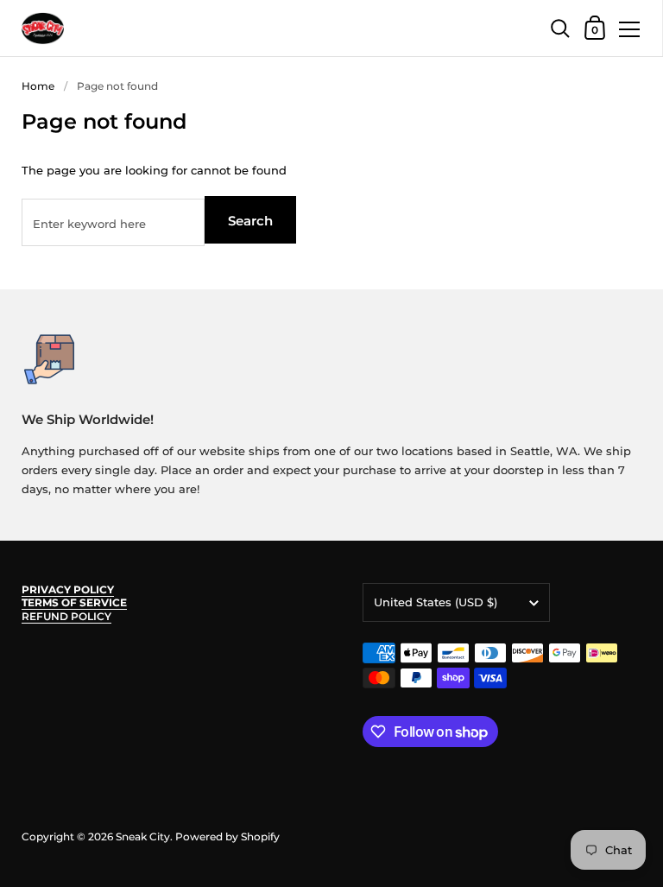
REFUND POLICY (66, 616)
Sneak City (143, 836)
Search (250, 220)
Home (38, 85)
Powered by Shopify (227, 836)
